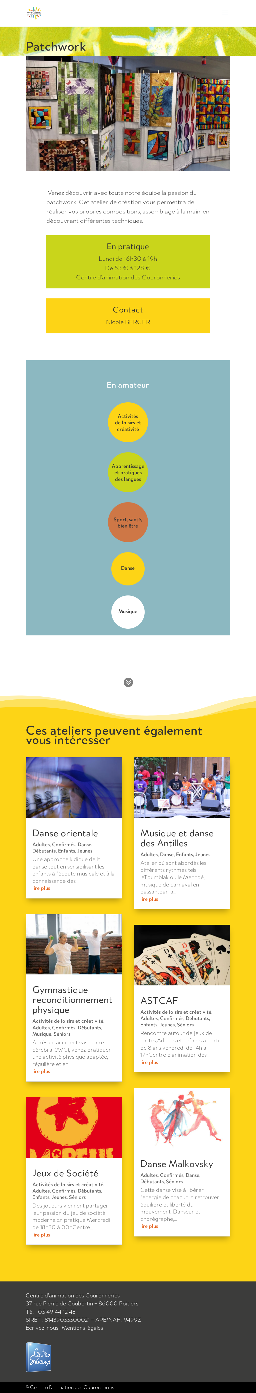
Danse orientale (65, 833)
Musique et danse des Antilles (177, 838)
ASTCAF (159, 1000)
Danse (84, 844)
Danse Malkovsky (176, 1163)
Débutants (44, 851)
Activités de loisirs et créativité (67, 1021)
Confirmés (63, 844)
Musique (41, 1034)
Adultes (41, 844)
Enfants (66, 851)
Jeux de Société (65, 1173)
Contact (128, 310)
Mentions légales (82, 1327)
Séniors (62, 1034)
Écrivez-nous (43, 1327)
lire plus (41, 888)
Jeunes (84, 851)
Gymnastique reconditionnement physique (72, 999)
